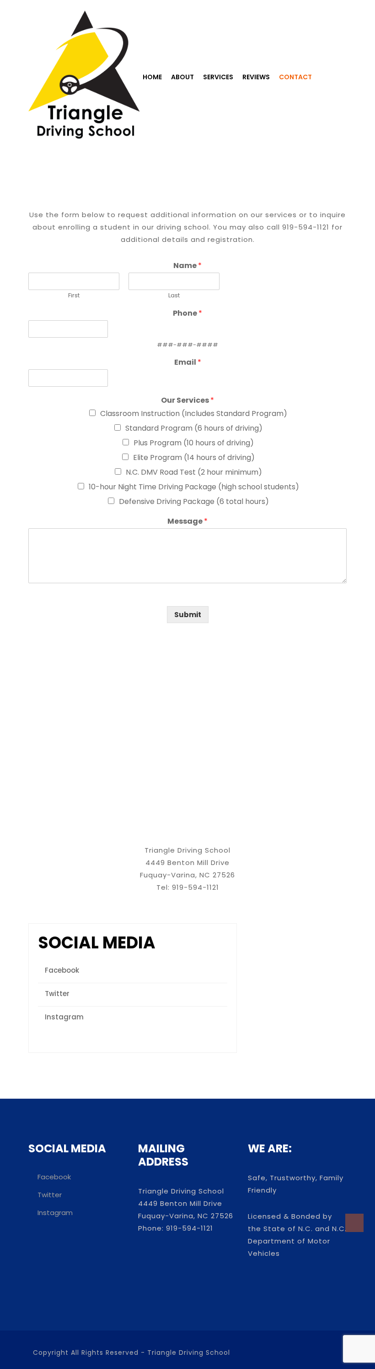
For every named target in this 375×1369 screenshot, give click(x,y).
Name (187, 266)
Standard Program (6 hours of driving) (193, 428)
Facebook (62, 970)
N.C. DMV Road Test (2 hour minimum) (194, 472)
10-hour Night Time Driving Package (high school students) (194, 487)
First (74, 296)
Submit (187, 614)
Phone (187, 313)
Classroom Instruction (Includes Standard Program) (193, 413)
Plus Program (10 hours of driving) (194, 443)
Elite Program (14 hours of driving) (194, 457)
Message (187, 521)
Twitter (57, 993)
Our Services (187, 400)
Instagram (64, 1017)
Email (187, 362)
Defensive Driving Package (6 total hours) (194, 501)
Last (174, 296)
